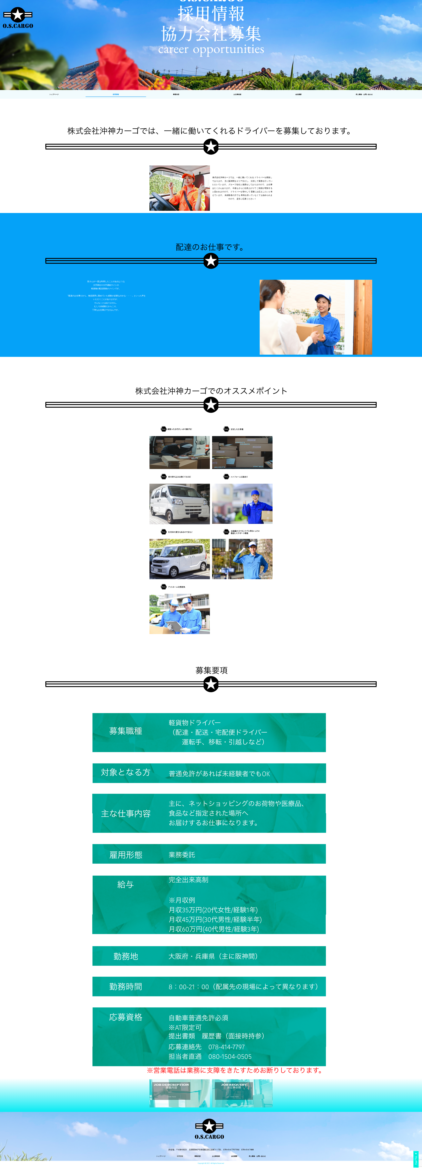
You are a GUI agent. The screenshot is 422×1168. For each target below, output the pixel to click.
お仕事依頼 (237, 94)
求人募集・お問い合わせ (364, 94)
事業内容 (176, 94)
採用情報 (116, 94)
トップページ (54, 94)
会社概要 (298, 94)
